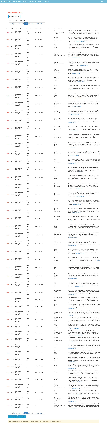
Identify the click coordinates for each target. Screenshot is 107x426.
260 (23, 23)
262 (29, 23)
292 (41, 23)
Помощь (40, 1)
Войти (102, 1)
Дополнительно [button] (32, 1)
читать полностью (75, 34)
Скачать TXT (22, 417)
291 (38, 23)
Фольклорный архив (6, 1)
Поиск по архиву (17, 1)
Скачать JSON (12, 417)
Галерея (25, 1)
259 (19, 23)
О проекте (46, 1)
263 (32, 23)
